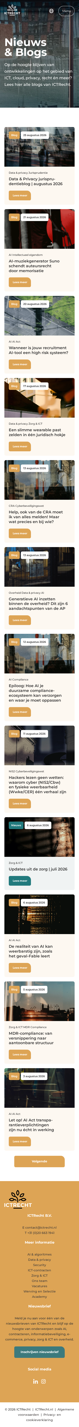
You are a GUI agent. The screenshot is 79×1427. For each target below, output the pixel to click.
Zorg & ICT (39, 1276)
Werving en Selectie (39, 1291)
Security (39, 1265)
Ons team (39, 1281)
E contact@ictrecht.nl (39, 1228)
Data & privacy (39, 1260)
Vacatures (39, 1286)
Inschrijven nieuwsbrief (39, 1352)
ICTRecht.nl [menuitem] (44, 1409)
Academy (39, 1297)
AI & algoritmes (39, 1254)
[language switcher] (51, 11)
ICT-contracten (39, 1270)
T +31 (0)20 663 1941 (39, 1233)
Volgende (39, 1161)
